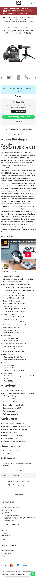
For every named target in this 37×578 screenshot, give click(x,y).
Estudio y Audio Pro (13, 17)
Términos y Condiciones (8, 545)
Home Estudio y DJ (27, 17)
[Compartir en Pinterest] (23, 485)
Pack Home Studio (20, 19)
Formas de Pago (6, 536)
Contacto (4, 530)
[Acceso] (31, 3)
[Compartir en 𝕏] (13, 485)
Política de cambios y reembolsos (11, 548)
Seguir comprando (18, 121)
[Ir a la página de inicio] (19, 3)
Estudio (11, 19)
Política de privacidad (7, 550)
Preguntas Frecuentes (8, 553)
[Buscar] (5, 3)
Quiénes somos (6, 533)
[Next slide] (34, 77)
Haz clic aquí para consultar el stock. (19, 116)
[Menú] (2, 3)
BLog (3, 556)
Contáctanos (20, 111)
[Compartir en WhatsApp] (18, 485)
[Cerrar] (34, 88)
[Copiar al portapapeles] (28, 485)
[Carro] (34, 3)
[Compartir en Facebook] (9, 485)
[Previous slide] (2, 77)
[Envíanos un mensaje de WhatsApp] (32, 574)
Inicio (3, 17)
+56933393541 (8, 510)
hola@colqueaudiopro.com (12, 508)
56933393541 (8, 513)
